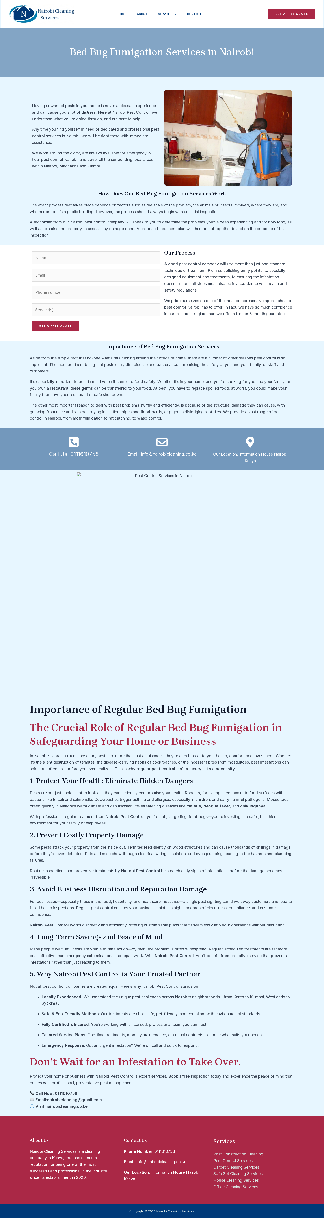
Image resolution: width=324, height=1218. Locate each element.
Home (121, 14)
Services (165, 14)
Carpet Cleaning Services (236, 1167)
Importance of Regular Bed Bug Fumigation (138, 709)
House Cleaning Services (236, 1180)
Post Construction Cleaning (238, 1154)
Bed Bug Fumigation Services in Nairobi (162, 52)
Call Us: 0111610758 (74, 454)
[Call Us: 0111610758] (73, 442)
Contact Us (197, 14)
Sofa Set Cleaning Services (238, 1173)
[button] (175, 13)
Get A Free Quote (55, 325)
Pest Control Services (233, 1160)
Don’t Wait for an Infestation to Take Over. (135, 1062)
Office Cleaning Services (235, 1187)
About (142, 14)
